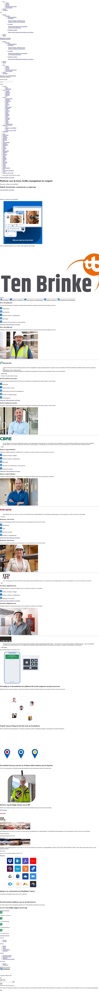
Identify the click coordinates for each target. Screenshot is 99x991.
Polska (6, 113)
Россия (7, 112)
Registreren (2, 38)
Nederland (7, 108)
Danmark (7, 99)
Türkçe (6, 123)
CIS (6, 96)
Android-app (5, 965)
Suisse (6, 120)
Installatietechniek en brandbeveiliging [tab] (67, 300)
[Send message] (14, 982)
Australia (7, 91)
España (6, 102)
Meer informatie (3, 810)
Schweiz (7, 115)
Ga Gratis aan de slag (4, 910)
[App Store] (5, 193)
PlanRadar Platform (12, 17)
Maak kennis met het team (10, 6)
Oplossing (7, 16)
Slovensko (7, 118)
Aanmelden (5, 10)
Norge (6, 109)
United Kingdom (9, 124)
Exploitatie (17, 26)
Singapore (7, 95)
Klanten (4, 34)
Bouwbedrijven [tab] (5, 300)
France (6, 103)
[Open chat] (1, 984)
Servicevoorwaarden (7, 955)
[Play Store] (5, 197)
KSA (6, 126)
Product (4, 14)
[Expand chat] (1, 980)
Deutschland (8, 101)
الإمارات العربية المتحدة (10, 130)
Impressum (5, 957)
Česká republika (8, 98)
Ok (1, 990)
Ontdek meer (3, 324)
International (5, 131)
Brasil (6, 87)
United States (8, 88)
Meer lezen (2, 838)
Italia (6, 106)
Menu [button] (9, 38)
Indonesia (7, 93)
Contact (7, 2)
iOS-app (4, 963)
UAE (6, 129)
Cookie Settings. (94, 987)
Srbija (6, 116)
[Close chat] (4, 980)
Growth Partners (8, 7)
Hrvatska (7, 104)
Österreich (7, 110)
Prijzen (4, 35)
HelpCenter (5, 950)
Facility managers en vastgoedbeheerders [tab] (34, 300)
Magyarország (8, 107)
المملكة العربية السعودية (10, 127)
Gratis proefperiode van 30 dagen (7, 177)
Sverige (7, 121)
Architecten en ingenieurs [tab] (51, 300)
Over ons (7, 5)
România (7, 114)
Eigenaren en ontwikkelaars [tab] (17, 300)
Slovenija (7, 119)
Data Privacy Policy (7, 956)
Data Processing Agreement (8, 959)
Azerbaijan (7, 92)
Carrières (7, 4)
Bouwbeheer (16, 20)
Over (4, 1)
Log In (6, 38)
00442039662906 (12, 75)
